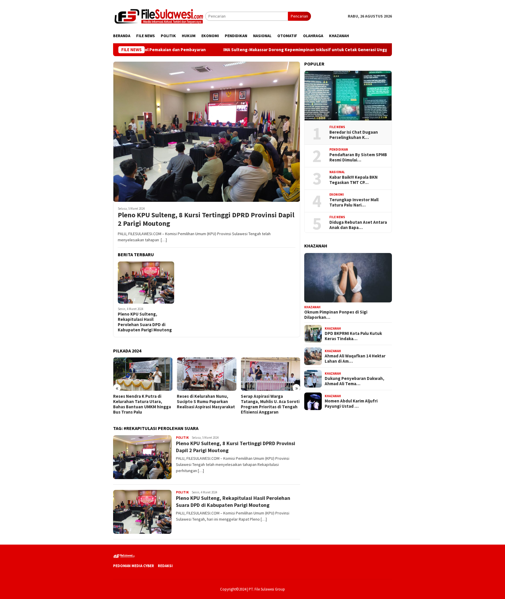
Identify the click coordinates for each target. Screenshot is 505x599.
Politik (182, 438)
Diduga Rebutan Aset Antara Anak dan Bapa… (358, 225)
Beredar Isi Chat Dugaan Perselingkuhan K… (353, 135)
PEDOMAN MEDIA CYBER (133, 565)
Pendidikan (338, 149)
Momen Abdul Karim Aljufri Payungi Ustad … (351, 403)
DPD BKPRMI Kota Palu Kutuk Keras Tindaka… (353, 336)
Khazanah (312, 307)
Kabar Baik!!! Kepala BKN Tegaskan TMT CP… (353, 180)
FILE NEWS (337, 127)
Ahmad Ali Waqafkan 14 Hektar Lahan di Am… (355, 358)
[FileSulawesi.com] (159, 15)
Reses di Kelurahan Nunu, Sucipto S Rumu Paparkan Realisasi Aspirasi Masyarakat (142, 401)
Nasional (337, 172)
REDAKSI (165, 565)
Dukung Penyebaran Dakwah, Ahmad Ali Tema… (354, 381)
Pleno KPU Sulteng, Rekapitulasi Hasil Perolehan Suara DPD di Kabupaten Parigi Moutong (145, 322)
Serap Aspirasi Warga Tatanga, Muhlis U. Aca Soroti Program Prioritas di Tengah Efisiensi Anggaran (206, 404)
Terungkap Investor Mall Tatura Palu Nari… (353, 202)
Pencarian (299, 16)
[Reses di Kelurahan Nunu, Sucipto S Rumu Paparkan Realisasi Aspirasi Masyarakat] (142, 374)
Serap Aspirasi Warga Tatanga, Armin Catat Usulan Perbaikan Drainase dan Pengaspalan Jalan (270, 404)
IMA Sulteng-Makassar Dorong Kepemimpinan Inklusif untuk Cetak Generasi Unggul (277, 49)
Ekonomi (336, 194)
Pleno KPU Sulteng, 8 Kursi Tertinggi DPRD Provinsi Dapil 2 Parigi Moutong (206, 219)
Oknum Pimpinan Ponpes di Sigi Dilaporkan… (335, 314)
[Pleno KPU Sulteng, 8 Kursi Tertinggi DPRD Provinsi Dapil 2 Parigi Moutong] (206, 131)
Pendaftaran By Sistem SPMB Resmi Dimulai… (358, 157)
